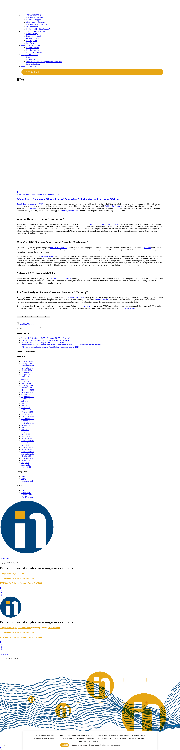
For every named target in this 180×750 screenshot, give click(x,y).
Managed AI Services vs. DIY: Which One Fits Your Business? (45, 338)
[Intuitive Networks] (90, 6)
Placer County (31, 34)
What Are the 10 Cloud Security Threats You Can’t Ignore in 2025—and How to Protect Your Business (61, 345)
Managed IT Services (34, 17)
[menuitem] (92, 22)
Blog (28, 57)
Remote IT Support (33, 20)
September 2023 (27, 397)
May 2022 (25, 432)
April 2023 (25, 408)
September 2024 (27, 372)
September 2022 (27, 423)
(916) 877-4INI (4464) (23, 628)
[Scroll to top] (2, 747)
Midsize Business (33, 50)
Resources (30, 59)
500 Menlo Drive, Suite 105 (11, 578)
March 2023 (26, 410)
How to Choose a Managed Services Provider (44, 62)
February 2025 (27, 361)
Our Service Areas (34, 31)
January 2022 (26, 438)
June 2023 (25, 403)
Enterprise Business (34, 52)
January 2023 (26, 414)
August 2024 (26, 375)
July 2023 (25, 401)
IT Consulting (31, 27)
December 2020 (27, 441)
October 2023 (26, 394)
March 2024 (26, 383)
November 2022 (27, 419)
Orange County (32, 38)
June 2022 (25, 430)
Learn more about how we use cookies (104, 745)
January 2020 (26, 449)
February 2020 (27, 447)
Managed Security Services (36, 24)
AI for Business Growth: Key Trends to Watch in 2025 (42, 342)
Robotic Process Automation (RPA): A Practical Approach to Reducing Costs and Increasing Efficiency (68, 199)
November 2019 (27, 454)
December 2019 (27, 452)
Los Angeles (31, 41)
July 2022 (25, 427)
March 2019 (26, 467)
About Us (28, 55)
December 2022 (27, 416)
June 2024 (25, 379)
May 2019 (25, 463)
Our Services (31, 15)
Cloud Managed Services (36, 22)
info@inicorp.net (7, 574)
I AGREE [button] (65, 745)
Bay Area (30, 43)
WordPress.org (27, 497)
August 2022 (26, 425)
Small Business (32, 48)
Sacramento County (34, 36)
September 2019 (27, 458)
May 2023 (25, 405)
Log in (24, 490)
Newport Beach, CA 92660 (31, 583)
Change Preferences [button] (79, 745)
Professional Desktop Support (37, 29)
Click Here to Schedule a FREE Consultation (33, 317)
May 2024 (25, 381)
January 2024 (26, 388)
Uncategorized (27, 481)
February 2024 (27, 386)
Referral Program (33, 64)
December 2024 (27, 366)
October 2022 (26, 421)
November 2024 (27, 368)
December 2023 (27, 390)
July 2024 (25, 377)
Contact (28, 66)
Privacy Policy (4, 558)
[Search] (29, 328)
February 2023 (27, 412)
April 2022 (25, 434)
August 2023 (26, 399)
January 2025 (26, 364)
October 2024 (26, 370)
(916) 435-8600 (20, 574)
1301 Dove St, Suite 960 (10, 583)
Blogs (23, 479)
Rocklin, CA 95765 (30, 578)
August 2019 (26, 460)
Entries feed (26, 493)
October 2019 (26, 456)
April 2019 (25, 465)
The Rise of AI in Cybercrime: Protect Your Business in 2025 (45, 340)
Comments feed (27, 495)
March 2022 (26, 436)
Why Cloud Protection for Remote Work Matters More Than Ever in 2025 (50, 347)
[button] (90, 193)
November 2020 (27, 443)
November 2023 (27, 392)
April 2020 (25, 445)
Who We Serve (31, 45)
